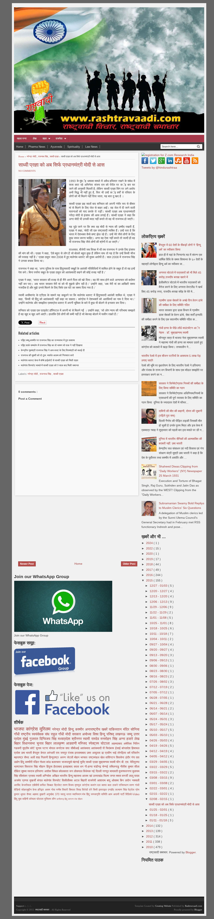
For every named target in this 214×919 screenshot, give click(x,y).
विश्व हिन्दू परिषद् (104, 734)
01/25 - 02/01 (159, 809)
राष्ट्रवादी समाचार (42, 909)
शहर (45, 138)
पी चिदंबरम (109, 748)
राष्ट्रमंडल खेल (97, 757)
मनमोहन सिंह (110, 739)
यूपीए (83, 762)
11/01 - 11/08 (158, 617)
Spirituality (73, 146)
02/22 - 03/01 (159, 788)
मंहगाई (76, 762)
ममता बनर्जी (122, 775)
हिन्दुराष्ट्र (54, 757)
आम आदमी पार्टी (116, 794)
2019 (150, 559)
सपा (67, 748)
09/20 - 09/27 (159, 649)
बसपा (105, 785)
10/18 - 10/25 (159, 628)
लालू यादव (134, 775)
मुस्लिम (45, 729)
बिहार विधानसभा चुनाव (29, 743)
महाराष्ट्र (19, 757)
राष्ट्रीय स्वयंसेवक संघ (36, 734)
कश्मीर (80, 729)
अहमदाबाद (117, 743)
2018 (150, 564)
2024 (150, 543)
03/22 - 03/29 (159, 767)
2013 (150, 831)
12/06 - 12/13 (159, 601)
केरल (44, 752)
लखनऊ (121, 734)
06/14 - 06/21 (159, 708)
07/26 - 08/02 (159, 681)
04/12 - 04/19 (159, 751)
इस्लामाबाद (81, 752)
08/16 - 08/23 (159, 676)
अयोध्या (87, 734)
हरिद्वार (41, 789)
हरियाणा (39, 771)
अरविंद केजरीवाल (23, 785)
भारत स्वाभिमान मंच (76, 794)
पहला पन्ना (22, 138)
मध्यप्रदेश (65, 739)
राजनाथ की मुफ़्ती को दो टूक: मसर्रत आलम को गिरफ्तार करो (47, 355)
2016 (150, 575)
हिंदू (22, 762)
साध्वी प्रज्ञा (54, 156)
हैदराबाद (58, 766)
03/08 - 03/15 (159, 777)
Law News (91, 146)
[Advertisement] (49, 526)
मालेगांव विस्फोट (53, 780)
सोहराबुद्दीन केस (29, 789)
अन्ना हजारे (127, 739)
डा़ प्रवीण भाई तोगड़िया (114, 752)
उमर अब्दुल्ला (94, 752)
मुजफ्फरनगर (125, 771)
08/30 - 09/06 (159, 665)
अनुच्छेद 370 (53, 794)
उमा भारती (27, 752)
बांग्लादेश (126, 748)
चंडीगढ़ (98, 766)
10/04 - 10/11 (159, 639)
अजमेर (18, 780)
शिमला (72, 789)
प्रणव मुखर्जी (29, 780)
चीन (118, 762)
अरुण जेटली (67, 757)
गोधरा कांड (46, 762)
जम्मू (130, 734)
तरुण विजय (69, 785)
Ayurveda (56, 146)
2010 (150, 847)
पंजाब (71, 752)
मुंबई (26, 739)
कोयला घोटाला (36, 798)
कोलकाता (64, 771)
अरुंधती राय (53, 752)
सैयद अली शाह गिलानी (36, 757)
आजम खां (87, 775)
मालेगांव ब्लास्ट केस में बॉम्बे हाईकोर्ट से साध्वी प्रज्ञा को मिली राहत (49, 360)
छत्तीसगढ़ (61, 799)
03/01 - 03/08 (159, 783)
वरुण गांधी (134, 785)
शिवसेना (120, 757)
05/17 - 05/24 (159, 724)
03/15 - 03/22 (159, 772)
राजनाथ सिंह (43, 156)
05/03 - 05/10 (159, 735)
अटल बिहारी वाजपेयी (85, 780)
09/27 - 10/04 (159, 644)
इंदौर (128, 757)
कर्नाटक (60, 748)
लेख (34, 138)
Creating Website (163, 906)
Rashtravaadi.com (193, 906)
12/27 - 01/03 (159, 585)
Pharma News (36, 146)
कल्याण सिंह (121, 789)
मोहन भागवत (81, 757)
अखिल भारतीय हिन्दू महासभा (67, 775)
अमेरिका (128, 743)
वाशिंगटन (111, 757)
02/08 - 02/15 (159, 799)
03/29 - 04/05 (159, 761)
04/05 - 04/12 (159, 756)
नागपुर (106, 771)
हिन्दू (71, 729)
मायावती (114, 771)
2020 (150, 553)
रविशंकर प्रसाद (27, 775)
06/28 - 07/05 (159, 697)
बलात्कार (56, 762)
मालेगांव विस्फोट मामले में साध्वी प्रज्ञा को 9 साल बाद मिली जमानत (50, 365)
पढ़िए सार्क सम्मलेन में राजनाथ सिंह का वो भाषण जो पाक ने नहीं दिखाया (52, 345)
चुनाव (39, 748)
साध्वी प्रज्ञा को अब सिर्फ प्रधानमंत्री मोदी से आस (61, 164)
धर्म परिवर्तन (133, 752)
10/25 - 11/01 (159, 623)
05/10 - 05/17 (159, 729)
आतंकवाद (85, 748)
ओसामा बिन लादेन (122, 780)
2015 (150, 580)
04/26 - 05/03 (159, 740)
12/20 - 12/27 (159, 591)
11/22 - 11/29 (158, 612)
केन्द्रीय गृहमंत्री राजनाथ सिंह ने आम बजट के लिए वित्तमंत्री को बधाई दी (53, 350)
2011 (149, 841)
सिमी (96, 789)
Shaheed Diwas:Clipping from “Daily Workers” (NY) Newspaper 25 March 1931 (180, 471)
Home (19, 146)
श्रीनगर (77, 739)
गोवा (53, 789)
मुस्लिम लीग (50, 798)
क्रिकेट (58, 785)
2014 (150, 825)
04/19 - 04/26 (159, 745)
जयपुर (64, 752)
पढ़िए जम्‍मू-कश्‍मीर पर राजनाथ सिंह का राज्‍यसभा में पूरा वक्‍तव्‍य (48, 340)
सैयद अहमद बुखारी (36, 794)
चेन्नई (105, 766)
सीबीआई (75, 748)
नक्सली (135, 780)
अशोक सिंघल (51, 771)
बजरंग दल (96, 785)
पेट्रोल (131, 789)
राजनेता (59, 138)
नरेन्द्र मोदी (32, 156)
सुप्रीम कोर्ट (29, 748)
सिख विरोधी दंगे (84, 789)
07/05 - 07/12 (159, 692)
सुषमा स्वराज (28, 771)
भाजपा (20, 729)
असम (48, 789)
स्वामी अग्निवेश (44, 775)
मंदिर (127, 729)
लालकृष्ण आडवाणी (65, 743)
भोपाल (52, 748)
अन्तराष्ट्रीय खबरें (97, 729)
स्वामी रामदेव (92, 739)
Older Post (129, 563)
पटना (45, 748)
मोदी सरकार (73, 734)
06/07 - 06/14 (159, 713)
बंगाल (40, 780)
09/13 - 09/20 (159, 655)
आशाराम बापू (104, 780)
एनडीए (111, 789)
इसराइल (103, 789)
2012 (150, 836)
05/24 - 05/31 (159, 719)
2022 (150, 548)
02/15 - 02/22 (159, 793)
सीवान (80, 799)
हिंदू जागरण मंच (71, 799)
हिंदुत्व (50, 766)
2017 (150, 569)
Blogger (191, 852)
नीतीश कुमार (127, 766)
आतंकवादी (97, 748)
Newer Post (27, 563)
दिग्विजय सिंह (48, 739)
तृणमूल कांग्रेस (82, 785)
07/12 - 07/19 (159, 687)
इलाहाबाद (68, 766)
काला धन (79, 766)
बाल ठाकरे (113, 785)
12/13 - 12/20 (159, 596)
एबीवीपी (36, 785)
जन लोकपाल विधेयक (80, 771)
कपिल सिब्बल (47, 785)
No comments (27, 171)
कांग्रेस (32, 729)
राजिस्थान (124, 785)
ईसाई (118, 748)
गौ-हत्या (89, 766)
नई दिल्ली (97, 771)
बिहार (49, 743)
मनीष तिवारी (62, 789)
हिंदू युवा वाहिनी (21, 798)
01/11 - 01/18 (159, 820)
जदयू (63, 794)
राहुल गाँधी (58, 734)
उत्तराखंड (98, 775)
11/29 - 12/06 (159, 607)
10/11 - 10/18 (159, 633)
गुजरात (34, 739)
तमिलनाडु (114, 766)
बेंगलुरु (37, 752)
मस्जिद (83, 743)
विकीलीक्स (68, 780)
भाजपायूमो (67, 762)
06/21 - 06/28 (159, 703)
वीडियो (17, 789)
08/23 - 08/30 (159, 671)
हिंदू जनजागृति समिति (97, 794)
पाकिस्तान (116, 729)
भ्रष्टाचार (19, 766)
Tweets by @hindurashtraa (159, 167)
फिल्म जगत (109, 775)
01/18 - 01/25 (159, 815)
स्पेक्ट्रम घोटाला (100, 743)
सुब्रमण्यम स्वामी (107, 762)
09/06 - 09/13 (159, 660)
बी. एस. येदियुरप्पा (130, 762)
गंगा (133, 757)
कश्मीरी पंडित (32, 762)
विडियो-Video (132, 794)
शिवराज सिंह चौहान (35, 766)
